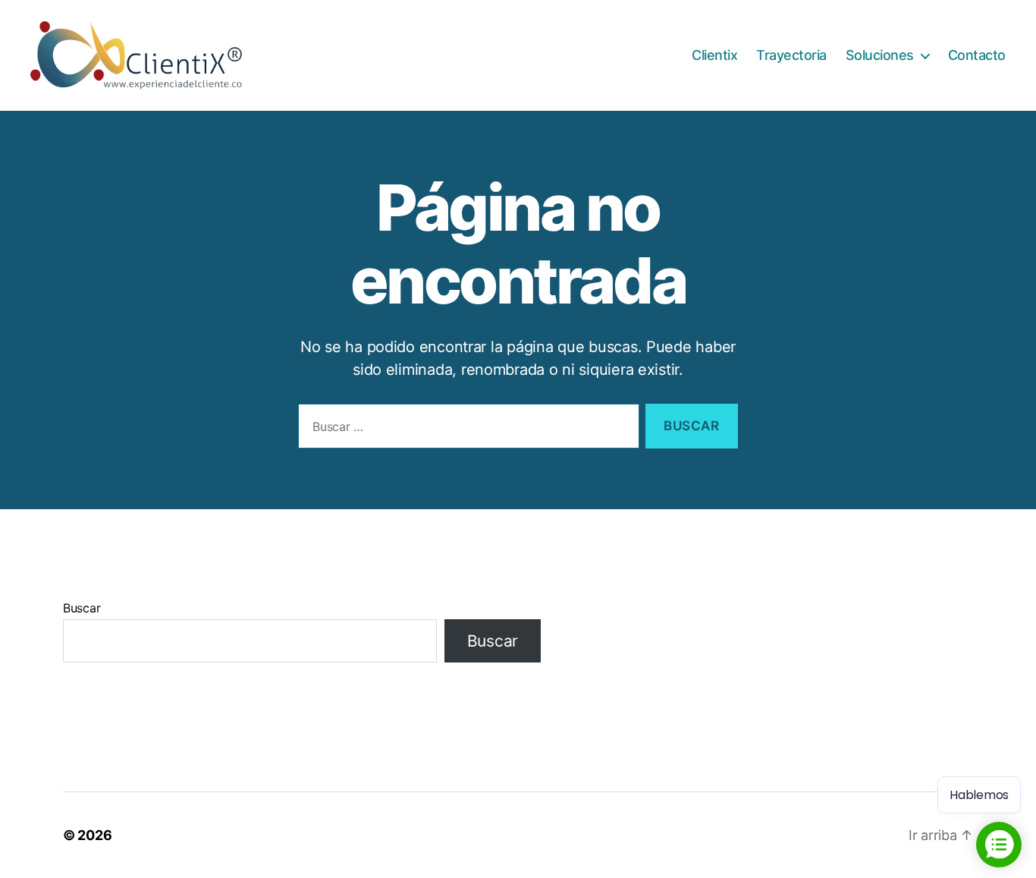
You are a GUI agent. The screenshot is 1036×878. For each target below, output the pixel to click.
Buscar (81, 607)
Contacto (977, 55)
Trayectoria (791, 55)
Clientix (714, 55)
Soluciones (880, 55)
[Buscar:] (465, 429)
